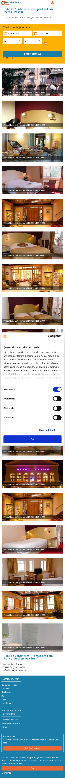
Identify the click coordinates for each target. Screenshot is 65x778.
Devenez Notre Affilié (11, 723)
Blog (3, 696)
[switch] (57, 398)
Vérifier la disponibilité (17, 27)
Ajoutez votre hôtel (10, 719)
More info (6, 772)
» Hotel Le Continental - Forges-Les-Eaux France (27, 17)
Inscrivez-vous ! (32, 748)
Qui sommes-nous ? (10, 685)
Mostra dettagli (47, 430)
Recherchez (32, 53)
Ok (32, 768)
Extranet (5, 727)
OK (32, 439)
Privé (4, 699)
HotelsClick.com (10, 3)
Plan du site (6, 703)
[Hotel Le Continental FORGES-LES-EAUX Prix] (32, 82)
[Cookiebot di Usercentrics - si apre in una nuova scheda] (48, 337)
